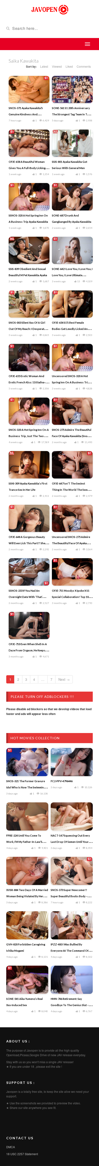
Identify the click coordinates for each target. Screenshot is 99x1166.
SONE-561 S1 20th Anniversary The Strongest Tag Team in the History (71, 114)
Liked (69, 66)
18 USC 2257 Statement (22, 1154)
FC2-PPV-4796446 (62, 781)
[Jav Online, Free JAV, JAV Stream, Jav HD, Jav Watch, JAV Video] (49, 9)
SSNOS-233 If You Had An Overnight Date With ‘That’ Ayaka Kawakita (25, 597)
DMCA (10, 1147)
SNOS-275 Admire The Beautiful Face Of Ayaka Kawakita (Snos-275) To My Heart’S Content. (71, 436)
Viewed (57, 66)
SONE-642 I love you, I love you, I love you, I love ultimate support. (72, 275)
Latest (44, 66)
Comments (84, 66)
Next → (64, 679)
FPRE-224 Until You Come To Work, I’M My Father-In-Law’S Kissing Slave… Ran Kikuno (24, 842)
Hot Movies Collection (35, 738)
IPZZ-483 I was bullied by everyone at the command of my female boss (72, 950)
